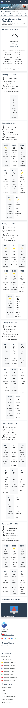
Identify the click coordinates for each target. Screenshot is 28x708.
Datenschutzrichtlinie (7, 699)
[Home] (2, 11)
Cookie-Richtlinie (6, 702)
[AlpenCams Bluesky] (5, 638)
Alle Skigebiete (5, 656)
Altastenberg (8, 11)
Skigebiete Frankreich (9, 668)
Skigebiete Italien (8, 674)
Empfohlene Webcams (7, 649)
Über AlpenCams (6, 687)
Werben (3, 693)
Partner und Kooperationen (8, 696)
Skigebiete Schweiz (9, 671)
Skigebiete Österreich (9, 665)
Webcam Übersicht (6, 646)
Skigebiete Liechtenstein (10, 677)
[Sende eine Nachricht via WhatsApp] (15, 638)
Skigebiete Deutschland (10, 662)
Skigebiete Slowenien (9, 680)
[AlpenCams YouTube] (2, 638)
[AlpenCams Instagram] (9, 638)
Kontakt (3, 690)
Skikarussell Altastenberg (7, 616)
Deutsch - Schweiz (8, 634)
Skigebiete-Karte (6, 659)
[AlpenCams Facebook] (12, 638)
